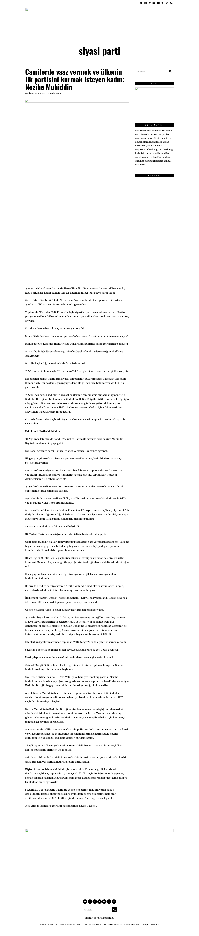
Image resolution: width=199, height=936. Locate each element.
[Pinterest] (149, 3)
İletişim (145, 924)
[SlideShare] (166, 3)
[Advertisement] (147, 223)
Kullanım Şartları (46, 924)
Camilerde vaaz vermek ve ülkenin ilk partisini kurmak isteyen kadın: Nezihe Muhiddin (75, 79)
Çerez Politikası (115, 924)
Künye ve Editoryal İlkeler (95, 924)
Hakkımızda (155, 924)
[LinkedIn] (154, 3)
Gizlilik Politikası (132, 924)
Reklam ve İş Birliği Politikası (68, 924)
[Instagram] (145, 3)
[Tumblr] (162, 3)
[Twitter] (141, 3)
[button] (170, 71)
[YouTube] (158, 3)
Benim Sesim (55, 93)
